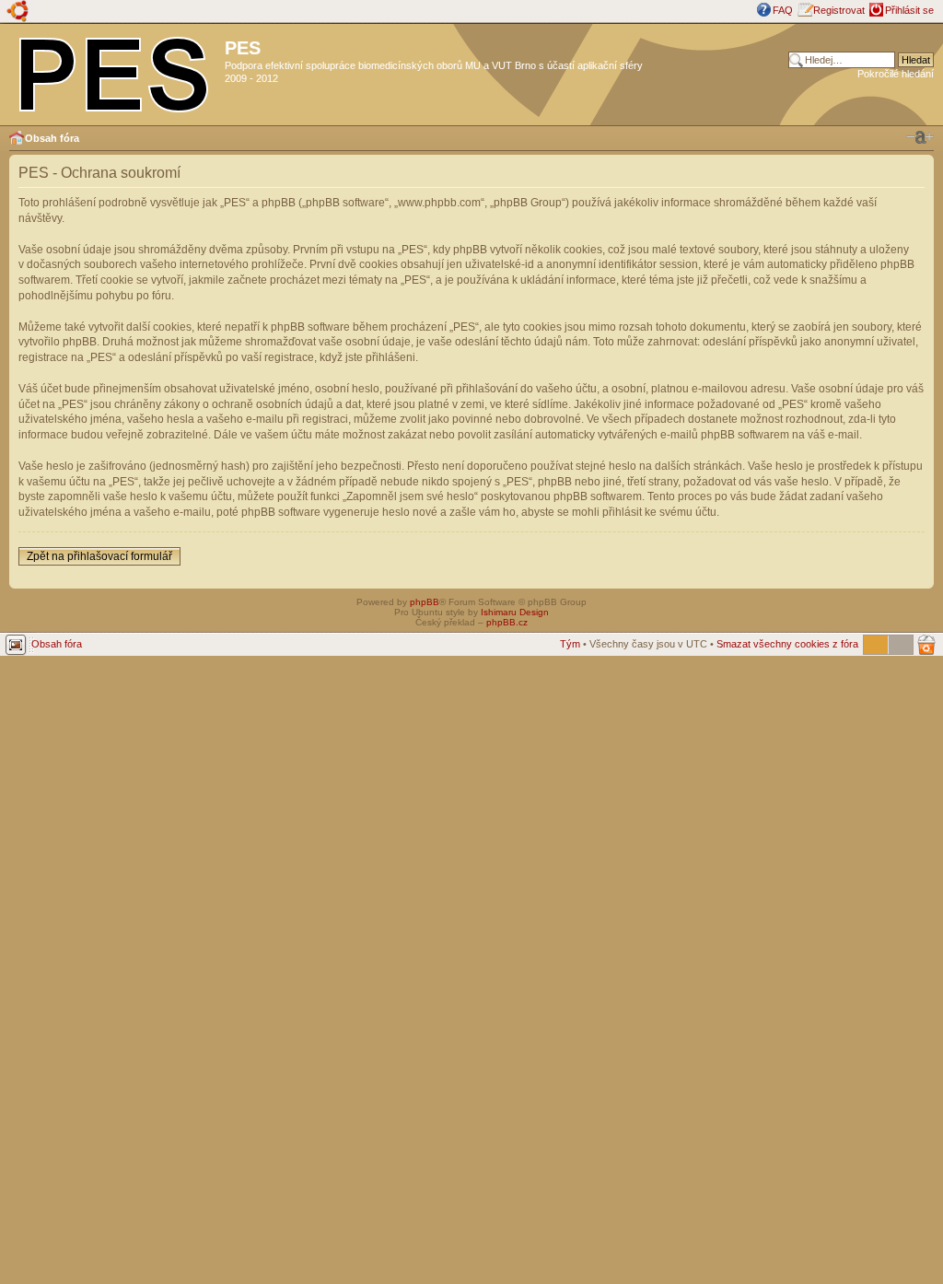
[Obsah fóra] (115, 71)
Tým (570, 643)
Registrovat (839, 10)
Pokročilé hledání (895, 73)
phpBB (424, 602)
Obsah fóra (52, 138)
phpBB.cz (507, 622)
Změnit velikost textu (920, 137)
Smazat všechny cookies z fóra (787, 643)
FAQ (783, 10)
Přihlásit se (909, 10)
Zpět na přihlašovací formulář (99, 556)
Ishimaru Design (515, 612)
